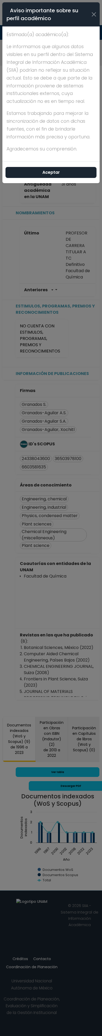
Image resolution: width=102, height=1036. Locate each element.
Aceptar (51, 172)
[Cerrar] (94, 14)
